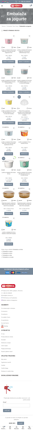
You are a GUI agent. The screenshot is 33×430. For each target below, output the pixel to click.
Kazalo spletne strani (6, 351)
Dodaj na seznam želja (13, 35)
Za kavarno (4, 311)
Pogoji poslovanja (6, 348)
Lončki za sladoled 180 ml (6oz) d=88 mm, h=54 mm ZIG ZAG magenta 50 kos (8, 51)
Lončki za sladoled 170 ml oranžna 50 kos (24, 142)
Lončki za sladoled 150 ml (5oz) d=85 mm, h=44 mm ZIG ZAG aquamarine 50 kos (8, 143)
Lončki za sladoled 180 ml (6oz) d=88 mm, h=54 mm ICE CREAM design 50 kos (24, 51)
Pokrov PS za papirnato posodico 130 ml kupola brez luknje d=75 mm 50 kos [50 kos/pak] (24, 113)
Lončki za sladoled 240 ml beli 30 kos (9, 173)
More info (12, 423)
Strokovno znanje (6, 342)
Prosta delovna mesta (7, 336)
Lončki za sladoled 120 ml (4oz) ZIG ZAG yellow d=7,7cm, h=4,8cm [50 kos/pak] (8, 112)
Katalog (6, 326)
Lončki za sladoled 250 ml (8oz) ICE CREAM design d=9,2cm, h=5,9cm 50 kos (8, 82)
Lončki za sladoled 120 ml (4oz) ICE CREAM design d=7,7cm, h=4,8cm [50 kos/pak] (24, 82)
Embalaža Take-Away (12, 26)
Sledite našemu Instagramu (9, 300)
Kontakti (3, 339)
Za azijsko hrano (5, 317)
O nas (2, 334)
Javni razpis (4, 345)
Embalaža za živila (18, 249)
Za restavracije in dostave (8, 308)
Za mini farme (5, 323)
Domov (4, 26)
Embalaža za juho (7, 253)
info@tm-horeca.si (8, 295)
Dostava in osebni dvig (7, 371)
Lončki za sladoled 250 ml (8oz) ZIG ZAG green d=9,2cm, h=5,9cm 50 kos (24, 174)
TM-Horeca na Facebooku (10, 298)
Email (4, 402)
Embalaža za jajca (7, 251)
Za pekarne (4, 314)
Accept (20, 423)
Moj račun (4, 359)
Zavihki (3, 365)
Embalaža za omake (8, 257)
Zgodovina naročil (6, 362)
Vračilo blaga (4, 368)
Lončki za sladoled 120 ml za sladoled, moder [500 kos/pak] (9, 233)
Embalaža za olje (7, 255)
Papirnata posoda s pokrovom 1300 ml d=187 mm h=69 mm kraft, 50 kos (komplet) (9, 204)
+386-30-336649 (25, 1)
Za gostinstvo (4, 320)
